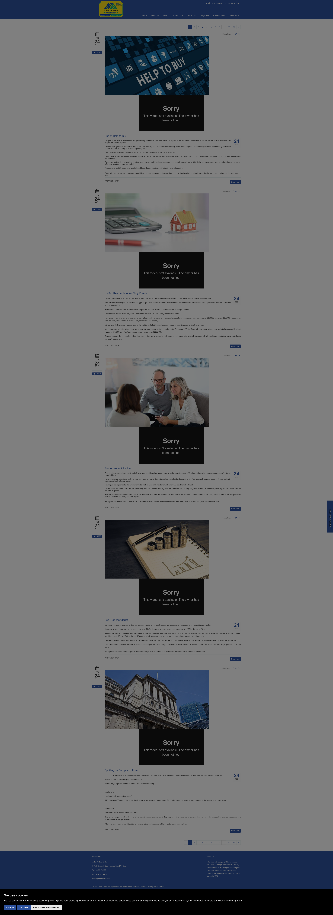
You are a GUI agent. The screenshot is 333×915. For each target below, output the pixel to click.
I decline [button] (23, 907)
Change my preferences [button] (46, 907)
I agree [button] (10, 907)
